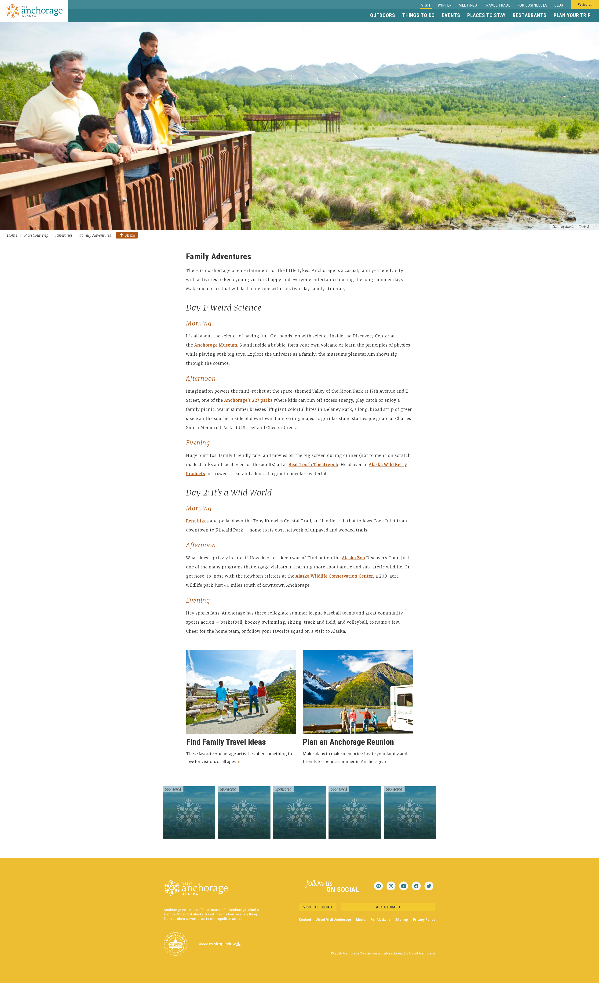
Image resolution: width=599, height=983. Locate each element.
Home (12, 235)
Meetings (468, 5)
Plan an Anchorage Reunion (348, 742)
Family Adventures (95, 235)
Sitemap (401, 920)
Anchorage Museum (215, 345)
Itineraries (64, 235)
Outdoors (382, 15)
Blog (558, 5)
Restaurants (530, 15)
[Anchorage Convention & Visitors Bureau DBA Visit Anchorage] (35, 10)
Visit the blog (316, 907)
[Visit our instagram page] (391, 886)
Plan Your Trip (572, 15)
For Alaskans (380, 920)
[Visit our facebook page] (416, 886)
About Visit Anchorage (333, 920)
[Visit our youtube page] (403, 886)
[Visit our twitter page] (428, 886)
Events (451, 15)
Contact (305, 920)
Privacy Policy (424, 920)
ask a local (386, 907)
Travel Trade (497, 5)
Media (361, 920)
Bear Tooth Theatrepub (313, 464)
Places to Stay (486, 15)
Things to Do (418, 15)
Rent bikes (197, 521)
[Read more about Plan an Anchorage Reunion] (386, 762)
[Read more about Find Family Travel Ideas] (240, 762)
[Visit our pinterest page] (378, 886)
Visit (426, 5)
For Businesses (533, 5)
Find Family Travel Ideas (226, 742)
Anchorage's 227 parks (248, 400)
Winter (445, 5)
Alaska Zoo (353, 557)
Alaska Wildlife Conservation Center (334, 576)
